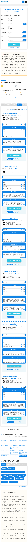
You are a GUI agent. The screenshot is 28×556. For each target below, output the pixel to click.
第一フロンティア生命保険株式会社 (5, 450)
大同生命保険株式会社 (22, 450)
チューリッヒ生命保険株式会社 (14, 453)
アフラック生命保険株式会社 (23, 440)
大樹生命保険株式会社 (13, 450)
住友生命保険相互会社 (22, 445)
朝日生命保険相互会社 (13, 440)
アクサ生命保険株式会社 (4, 440)
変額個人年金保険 (13, 481)
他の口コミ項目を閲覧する (14, 155)
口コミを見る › (7, 96)
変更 (24, 23)
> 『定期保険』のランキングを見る (14, 47)
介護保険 (10, 475)
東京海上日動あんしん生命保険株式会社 (23, 453)
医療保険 (22, 471)
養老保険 (16, 471)
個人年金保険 (4, 481)
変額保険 (23, 475)
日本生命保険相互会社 (4, 455)
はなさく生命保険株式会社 (10, 114)
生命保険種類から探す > (23, 486)
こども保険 (16, 475)
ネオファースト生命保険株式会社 (14, 455)
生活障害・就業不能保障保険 (7, 478)
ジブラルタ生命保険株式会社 (14, 445)
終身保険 (4, 468)
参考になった (10, 159)
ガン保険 (4, 475)
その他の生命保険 (19, 478)
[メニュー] (26, 1)
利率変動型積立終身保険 (7, 471)
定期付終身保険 (11, 468)
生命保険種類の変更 (16, 11)
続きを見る (23, 196)
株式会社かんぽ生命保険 (4, 445)
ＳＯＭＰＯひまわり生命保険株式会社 (14, 448)
